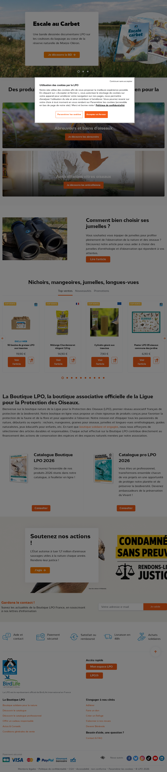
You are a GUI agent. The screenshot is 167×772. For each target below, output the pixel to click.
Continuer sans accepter (121, 81)
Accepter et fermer (96, 114)
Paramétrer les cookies (69, 114)
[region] (85, 100)
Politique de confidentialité (110, 105)
